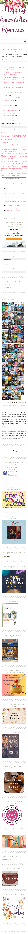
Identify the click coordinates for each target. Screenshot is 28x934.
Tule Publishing (8, 118)
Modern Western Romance (10, 110)
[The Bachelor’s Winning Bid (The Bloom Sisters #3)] (16, 313)
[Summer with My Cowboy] (9, 378)
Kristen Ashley (18, 151)
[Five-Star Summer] (16, 388)
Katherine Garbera (17, 149)
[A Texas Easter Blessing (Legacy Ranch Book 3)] (19, 350)
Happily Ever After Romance (14, 19)
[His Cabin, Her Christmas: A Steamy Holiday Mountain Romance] (3, 313)
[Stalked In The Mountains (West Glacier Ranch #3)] (3, 336)
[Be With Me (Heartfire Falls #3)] (19, 378)
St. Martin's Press (17, 171)
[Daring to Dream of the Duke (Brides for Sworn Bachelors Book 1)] (22, 345)
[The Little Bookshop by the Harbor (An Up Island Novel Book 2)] (6, 369)
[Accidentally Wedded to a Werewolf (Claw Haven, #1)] (3, 355)
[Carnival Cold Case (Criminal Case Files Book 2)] (3, 327)
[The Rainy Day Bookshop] (9, 388)
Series (5, 95)
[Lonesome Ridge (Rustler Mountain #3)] (22, 350)
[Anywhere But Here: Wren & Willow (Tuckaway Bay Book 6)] (19, 392)
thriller (8, 173)
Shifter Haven (8, 287)
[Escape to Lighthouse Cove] (16, 397)
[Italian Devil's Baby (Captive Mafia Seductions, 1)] (6, 392)
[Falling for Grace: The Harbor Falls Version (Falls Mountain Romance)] (6, 308)
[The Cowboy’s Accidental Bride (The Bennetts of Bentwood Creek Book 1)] (3, 364)
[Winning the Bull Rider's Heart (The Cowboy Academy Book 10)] (12, 331)
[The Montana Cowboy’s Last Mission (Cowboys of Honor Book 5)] (6, 303)
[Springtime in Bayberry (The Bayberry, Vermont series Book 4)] (6, 322)
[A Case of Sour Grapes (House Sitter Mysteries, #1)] (16, 359)
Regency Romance (19, 166)
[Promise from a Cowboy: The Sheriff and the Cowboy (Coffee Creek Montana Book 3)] (22, 392)
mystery (3, 159)
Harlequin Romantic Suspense (19, 144)
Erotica (20, 140)
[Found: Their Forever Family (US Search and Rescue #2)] (9, 364)
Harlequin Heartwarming (14, 142)
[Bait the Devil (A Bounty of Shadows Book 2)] (9, 332)
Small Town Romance (9, 103)
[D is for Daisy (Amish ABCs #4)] (19, 397)
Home (6, 188)
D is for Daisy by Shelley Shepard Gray (13, 72)
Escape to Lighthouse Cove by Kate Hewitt (14, 67)
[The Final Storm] (12, 322)
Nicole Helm (22, 158)
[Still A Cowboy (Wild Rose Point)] (19, 364)
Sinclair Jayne (10, 171)
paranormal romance (13, 163)
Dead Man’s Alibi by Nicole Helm (12, 74)
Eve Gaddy (24, 139)
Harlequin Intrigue (23, 142)
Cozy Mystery (14, 140)
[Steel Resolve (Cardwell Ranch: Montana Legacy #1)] (3, 304)
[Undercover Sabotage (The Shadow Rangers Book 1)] (19, 383)
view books (18, 478)
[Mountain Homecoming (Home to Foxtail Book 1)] (22, 303)
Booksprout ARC (8, 132)
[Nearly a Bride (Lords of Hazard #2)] (9, 369)
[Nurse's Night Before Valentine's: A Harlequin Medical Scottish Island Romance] (22, 317)
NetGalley (6, 108)
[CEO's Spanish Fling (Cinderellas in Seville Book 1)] (22, 369)
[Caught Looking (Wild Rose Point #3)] (22, 364)
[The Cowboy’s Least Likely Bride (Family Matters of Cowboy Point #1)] (6, 317)
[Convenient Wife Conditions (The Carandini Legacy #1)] (6, 327)
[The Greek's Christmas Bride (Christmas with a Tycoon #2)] (19, 304)
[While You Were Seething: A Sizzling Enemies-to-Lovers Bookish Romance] (22, 355)
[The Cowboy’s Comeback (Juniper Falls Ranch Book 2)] (22, 313)
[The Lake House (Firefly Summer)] (12, 392)
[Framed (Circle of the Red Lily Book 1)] (16, 346)
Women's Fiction (16, 175)
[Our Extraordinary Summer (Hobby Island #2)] (16, 364)
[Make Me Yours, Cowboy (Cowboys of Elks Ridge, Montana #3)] (9, 322)
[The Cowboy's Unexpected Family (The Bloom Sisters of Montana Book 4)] (16, 374)
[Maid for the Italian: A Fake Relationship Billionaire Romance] (16, 331)
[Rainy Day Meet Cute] (12, 388)
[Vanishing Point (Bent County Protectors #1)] (12, 369)
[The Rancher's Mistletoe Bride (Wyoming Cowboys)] (6, 360)
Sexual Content (8, 113)
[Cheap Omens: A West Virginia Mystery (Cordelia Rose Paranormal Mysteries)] (3, 383)
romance (4, 169)
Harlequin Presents (5, 144)
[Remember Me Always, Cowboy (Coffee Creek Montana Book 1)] (9, 374)
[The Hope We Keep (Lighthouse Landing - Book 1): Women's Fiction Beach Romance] (9, 313)
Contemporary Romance (10, 98)
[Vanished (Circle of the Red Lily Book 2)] (3, 350)
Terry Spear (3, 173)
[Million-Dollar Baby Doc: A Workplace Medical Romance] (12, 350)
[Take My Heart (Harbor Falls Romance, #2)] (12, 345)
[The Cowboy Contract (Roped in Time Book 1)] (12, 318)
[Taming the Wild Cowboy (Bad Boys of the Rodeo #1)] (22, 359)
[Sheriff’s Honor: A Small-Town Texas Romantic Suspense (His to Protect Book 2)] (22, 327)
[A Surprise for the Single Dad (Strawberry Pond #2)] (22, 383)
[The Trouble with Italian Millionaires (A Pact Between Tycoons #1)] (12, 355)
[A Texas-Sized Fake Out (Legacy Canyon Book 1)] (3, 322)
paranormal (15, 161)
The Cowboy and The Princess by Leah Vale (15, 80)
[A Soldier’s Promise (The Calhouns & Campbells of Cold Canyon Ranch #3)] (6, 331)
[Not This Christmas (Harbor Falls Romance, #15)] (12, 308)
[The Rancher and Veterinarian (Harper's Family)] (9, 346)
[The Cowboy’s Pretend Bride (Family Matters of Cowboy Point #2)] (6, 383)
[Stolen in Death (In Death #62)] (3, 317)
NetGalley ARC (13, 159)
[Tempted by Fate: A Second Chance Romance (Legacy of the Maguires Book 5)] (6, 374)
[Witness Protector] (9, 336)
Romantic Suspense (9, 115)
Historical (17, 147)
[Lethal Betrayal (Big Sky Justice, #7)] (12, 378)
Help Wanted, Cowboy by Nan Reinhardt (14, 77)
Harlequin (4, 142)
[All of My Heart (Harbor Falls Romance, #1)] (6, 345)
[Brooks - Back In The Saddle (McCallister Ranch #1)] (9, 327)
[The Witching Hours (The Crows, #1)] (16, 336)
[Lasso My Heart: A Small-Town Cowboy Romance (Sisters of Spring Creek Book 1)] (12, 397)
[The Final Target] (9, 383)
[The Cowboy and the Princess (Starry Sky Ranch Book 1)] (3, 397)
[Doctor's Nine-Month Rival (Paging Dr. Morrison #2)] (16, 355)
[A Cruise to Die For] (3, 359)
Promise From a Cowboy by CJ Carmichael (14, 85)
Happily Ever (10, 471)
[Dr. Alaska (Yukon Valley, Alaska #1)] (12, 313)
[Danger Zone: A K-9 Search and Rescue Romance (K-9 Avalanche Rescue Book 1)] (6, 341)
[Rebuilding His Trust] (12, 336)
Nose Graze (12, 932)
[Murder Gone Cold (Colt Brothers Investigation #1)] (9, 360)
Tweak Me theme (5, 932)
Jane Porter (10, 149)
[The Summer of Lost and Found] (3, 341)
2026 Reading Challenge (11, 468)
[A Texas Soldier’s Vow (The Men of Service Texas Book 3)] (9, 317)
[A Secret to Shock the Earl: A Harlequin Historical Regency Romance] (16, 341)
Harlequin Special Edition (7, 147)
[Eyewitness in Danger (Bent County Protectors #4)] (16, 350)
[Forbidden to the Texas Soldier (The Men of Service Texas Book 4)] (12, 374)
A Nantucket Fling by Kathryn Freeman (13, 87)
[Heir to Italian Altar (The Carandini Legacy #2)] (12, 364)
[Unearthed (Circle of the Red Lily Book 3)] (9, 350)
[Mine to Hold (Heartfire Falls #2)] (9, 308)
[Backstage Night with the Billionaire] (19, 374)
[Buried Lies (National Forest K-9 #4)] (16, 317)
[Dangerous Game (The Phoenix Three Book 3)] (19, 322)
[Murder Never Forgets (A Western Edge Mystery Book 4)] (6, 350)
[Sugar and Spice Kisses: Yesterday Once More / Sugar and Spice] (16, 327)
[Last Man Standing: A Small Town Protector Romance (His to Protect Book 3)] (16, 383)
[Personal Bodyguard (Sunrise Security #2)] (22, 341)
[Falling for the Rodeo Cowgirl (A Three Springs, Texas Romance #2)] (6, 336)
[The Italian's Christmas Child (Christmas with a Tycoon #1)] (16, 304)
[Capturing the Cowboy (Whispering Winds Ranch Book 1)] (3, 378)
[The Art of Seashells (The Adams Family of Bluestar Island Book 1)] (16, 369)
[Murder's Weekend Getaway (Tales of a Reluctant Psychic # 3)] (9, 303)
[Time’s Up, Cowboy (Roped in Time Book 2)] (19, 388)
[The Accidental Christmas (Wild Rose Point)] (3, 369)
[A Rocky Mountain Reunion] (9, 355)
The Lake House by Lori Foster (11, 90)
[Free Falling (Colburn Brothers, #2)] (19, 336)
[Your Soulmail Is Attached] (3, 345)
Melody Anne (24, 153)
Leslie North (7, 153)
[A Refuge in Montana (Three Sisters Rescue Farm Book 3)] (3, 387)
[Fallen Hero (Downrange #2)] (16, 322)
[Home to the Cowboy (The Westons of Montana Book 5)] (6, 364)
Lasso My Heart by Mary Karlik (11, 69)
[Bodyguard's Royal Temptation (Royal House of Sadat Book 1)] (19, 345)
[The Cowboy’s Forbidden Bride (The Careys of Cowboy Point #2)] (19, 313)
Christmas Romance (9, 100)
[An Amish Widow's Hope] (22, 322)
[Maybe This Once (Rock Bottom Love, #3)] (22, 336)
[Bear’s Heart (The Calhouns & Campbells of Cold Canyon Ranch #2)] (3, 331)
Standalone (24, 171)
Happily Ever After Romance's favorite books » (16, 402)
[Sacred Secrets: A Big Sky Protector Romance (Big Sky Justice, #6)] (16, 308)
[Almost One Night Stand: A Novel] (3, 308)
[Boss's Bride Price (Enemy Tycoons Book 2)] (12, 359)
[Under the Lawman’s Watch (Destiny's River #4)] (22, 308)
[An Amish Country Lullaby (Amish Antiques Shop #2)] (19, 341)
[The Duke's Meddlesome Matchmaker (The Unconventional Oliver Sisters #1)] (19, 317)
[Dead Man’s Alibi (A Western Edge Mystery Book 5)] (9, 397)
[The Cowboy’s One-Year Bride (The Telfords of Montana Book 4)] (9, 392)
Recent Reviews (8, 299)
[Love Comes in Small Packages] (19, 355)
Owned (9, 161)
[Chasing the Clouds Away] (6, 378)
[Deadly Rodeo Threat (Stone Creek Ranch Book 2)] (12, 341)
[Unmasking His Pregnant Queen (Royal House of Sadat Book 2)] (16, 378)
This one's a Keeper (9, 105)
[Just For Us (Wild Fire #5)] (12, 327)
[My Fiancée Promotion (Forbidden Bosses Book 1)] (12, 383)
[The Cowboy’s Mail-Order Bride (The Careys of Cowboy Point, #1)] (19, 308)
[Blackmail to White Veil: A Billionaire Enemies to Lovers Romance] (9, 341)
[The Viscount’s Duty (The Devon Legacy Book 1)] (6, 313)
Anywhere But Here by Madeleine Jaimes (14, 82)
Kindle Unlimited (9, 151)
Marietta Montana (15, 153)
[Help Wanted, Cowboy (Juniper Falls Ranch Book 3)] (6, 397)
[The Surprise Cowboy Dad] (22, 373)
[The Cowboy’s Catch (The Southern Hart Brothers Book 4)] (22, 388)
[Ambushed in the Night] (22, 331)
